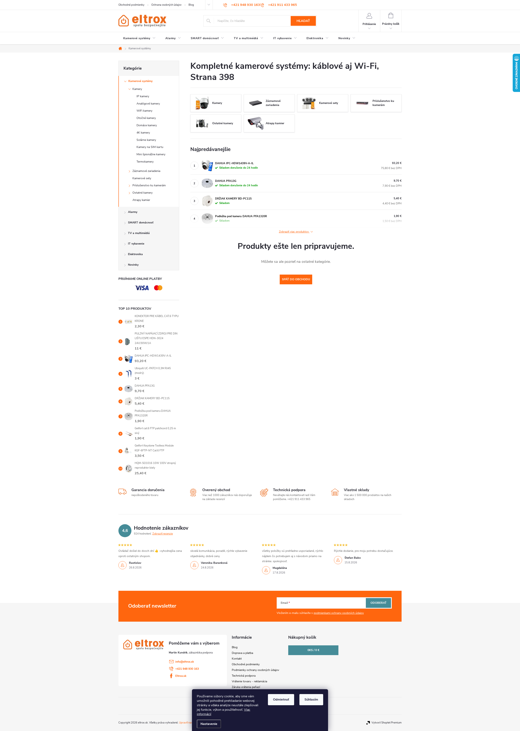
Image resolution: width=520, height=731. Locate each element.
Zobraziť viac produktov (294, 232)
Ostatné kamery (142, 193)
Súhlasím (311, 699)
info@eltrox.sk (184, 662)
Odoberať (378, 603)
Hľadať (303, 21)
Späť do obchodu (296, 279)
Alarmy (132, 212)
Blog (191, 5)
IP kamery (142, 96)
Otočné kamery (146, 118)
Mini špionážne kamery (150, 154)
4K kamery (143, 133)
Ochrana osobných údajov (166, 5)
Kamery (137, 89)
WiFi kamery (144, 111)
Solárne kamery (146, 140)
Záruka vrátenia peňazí (246, 687)
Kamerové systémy (140, 81)
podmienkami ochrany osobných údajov (339, 613)
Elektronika (135, 254)
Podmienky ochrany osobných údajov (255, 670)
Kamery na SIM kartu (149, 147)
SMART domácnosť (140, 222)
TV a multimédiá (139, 233)
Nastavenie (208, 724)
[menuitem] (139, 38)
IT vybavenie (136, 244)
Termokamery (145, 162)
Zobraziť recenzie (162, 534)
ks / (313, 650)
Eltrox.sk (180, 676)
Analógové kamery (148, 104)
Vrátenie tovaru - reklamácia (249, 681)
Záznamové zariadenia (146, 171)
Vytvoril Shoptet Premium (387, 723)
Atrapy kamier (141, 200)
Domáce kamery (146, 125)
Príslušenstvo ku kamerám (149, 185)
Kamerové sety (141, 178)
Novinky (133, 265)
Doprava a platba (242, 653)
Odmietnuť (281, 699)
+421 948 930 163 (187, 669)
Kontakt (237, 659)
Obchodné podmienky (131, 5)
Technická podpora (244, 676)
